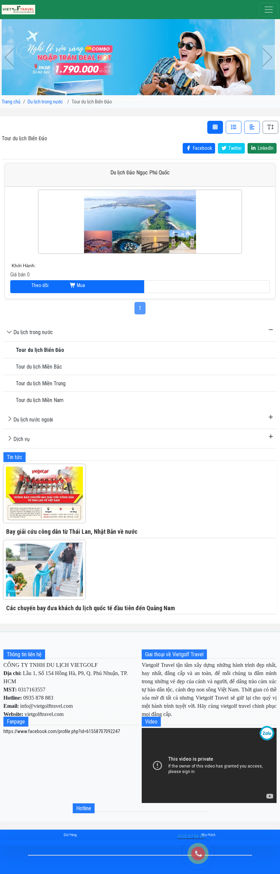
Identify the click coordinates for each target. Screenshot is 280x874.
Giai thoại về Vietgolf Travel (174, 654)
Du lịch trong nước (33, 332)
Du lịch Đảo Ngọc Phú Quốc (140, 172)
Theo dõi (207, 286)
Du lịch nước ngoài (33, 419)
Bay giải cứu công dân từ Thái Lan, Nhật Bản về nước (72, 531)
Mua (80, 285)
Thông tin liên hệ (24, 654)
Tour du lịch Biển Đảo (40, 350)
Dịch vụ (21, 439)
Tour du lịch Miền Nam (40, 400)
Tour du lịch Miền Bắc (39, 366)
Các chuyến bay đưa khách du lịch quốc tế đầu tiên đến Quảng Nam (90, 608)
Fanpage (16, 721)
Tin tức (14, 457)
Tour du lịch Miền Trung (41, 383)
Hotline (83, 808)
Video (151, 721)
